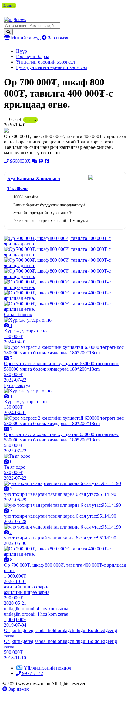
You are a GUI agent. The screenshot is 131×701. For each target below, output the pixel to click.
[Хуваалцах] (47, 161)
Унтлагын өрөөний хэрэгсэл (45, 61)
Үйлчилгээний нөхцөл (47, 667)
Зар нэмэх (57, 37)
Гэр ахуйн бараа (32, 56)
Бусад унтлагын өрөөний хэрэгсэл (51, 67)
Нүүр (21, 51)
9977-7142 (32, 673)
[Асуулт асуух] (35, 161)
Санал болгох (18, 314)
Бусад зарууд (17, 385)
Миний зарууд (26, 37)
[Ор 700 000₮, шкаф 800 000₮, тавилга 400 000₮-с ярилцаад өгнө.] (65, 243)
